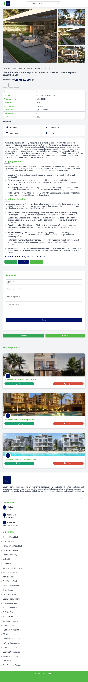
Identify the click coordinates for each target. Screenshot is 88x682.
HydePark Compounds (12, 630)
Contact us (37, 262)
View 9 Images (77, 60)
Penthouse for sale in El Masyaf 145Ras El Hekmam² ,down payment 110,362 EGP (22, 420)
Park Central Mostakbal (12, 546)
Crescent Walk (9, 542)
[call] (10, 85)
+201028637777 (9, 510)
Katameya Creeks (10, 572)
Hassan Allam (8, 625)
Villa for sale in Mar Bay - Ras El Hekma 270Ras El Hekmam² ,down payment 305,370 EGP (22, 380)
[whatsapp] (5, 85)
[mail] (16, 85)
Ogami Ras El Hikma (11, 599)
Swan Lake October (11, 586)
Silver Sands (8, 590)
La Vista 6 (7, 661)
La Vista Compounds (11, 643)
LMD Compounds (10, 648)
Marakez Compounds (11, 652)
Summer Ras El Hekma (12, 568)
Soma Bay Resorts (10, 621)
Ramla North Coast (10, 656)
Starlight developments (44, 92)
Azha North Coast (10, 595)
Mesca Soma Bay (10, 555)
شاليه (38, 117)
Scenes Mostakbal (10, 537)
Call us (24, 262)
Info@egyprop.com (10, 525)
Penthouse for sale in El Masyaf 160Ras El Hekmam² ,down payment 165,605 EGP (22, 459)
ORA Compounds (10, 634)
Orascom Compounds (12, 639)
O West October (9, 564)
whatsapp (11, 262)
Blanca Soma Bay (10, 608)
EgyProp (50, 673)
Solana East (8, 617)
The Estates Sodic (10, 581)
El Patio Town (8, 612)
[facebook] (85, 3)
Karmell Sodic (8, 577)
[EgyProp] (8, 3)
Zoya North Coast (10, 603)
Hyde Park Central (10, 550)
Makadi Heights (9, 559)
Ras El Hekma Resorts (12, 665)
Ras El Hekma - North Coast (46, 95)
